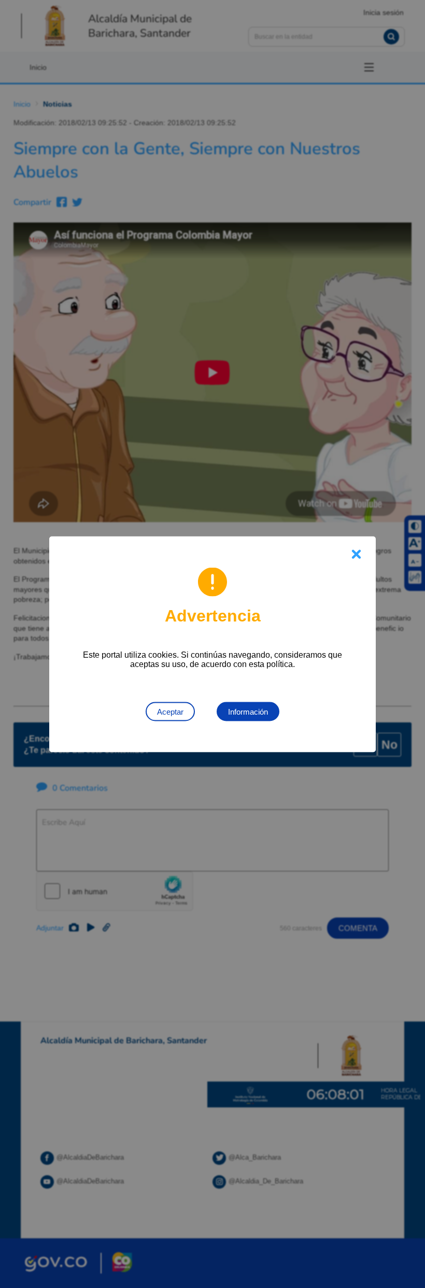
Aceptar (170, 711)
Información (248, 711)
